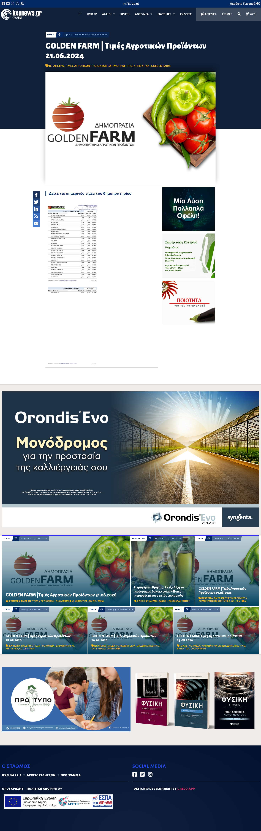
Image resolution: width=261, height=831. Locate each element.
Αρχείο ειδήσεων (41, 775)
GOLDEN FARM (161, 66)
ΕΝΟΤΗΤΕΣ (165, 14)
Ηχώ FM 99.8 (11, 775)
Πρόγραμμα (71, 775)
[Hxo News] (21, 15)
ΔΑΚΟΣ (162, 601)
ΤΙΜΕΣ (228, 14)
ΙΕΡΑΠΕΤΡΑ (56, 66)
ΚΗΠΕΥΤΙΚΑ (142, 66)
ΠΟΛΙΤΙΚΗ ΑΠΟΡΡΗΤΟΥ (44, 788)
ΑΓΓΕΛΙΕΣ (210, 14)
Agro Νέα (142, 14)
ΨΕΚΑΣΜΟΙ (151, 601)
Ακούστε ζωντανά (243, 4)
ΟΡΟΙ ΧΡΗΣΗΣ (12, 788)
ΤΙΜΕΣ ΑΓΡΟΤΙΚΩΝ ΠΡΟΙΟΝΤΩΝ (86, 66)
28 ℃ (253, 14)
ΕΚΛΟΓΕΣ (186, 14)
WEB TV (92, 14)
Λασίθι (107, 14)
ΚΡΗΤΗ (125, 14)
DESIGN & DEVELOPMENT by (164, 788)
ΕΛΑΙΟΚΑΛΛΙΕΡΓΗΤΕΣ (178, 601)
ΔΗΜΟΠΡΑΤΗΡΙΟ (120, 66)
